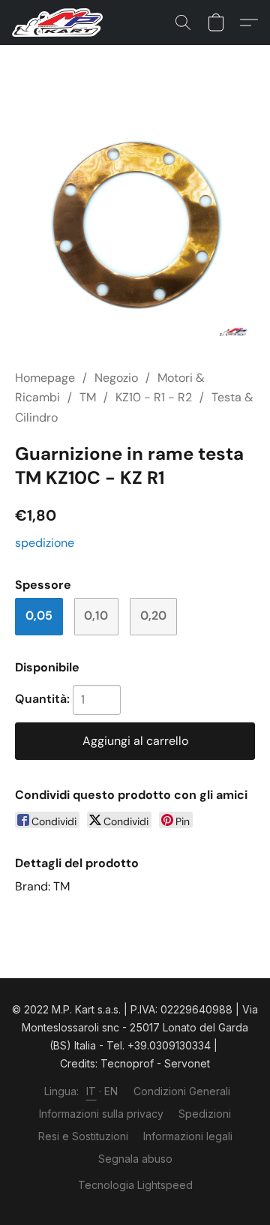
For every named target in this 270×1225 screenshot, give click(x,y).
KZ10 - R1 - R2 (154, 397)
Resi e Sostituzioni (83, 1136)
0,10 (96, 615)
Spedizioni (204, 1113)
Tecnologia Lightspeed (135, 1184)
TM (88, 397)
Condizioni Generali (182, 1091)
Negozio (116, 378)
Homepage (45, 378)
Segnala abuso (135, 1158)
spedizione (44, 543)
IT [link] (91, 1091)
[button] (60, 22)
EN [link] (111, 1091)
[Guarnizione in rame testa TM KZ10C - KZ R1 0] (135, 225)
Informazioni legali (187, 1136)
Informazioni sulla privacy (101, 1113)
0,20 (153, 615)
